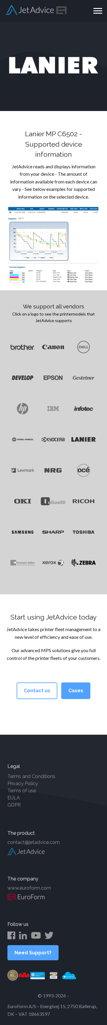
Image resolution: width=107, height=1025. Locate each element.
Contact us (37, 690)
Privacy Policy (22, 783)
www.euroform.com (29, 888)
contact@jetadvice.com (33, 842)
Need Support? (33, 953)
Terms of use (21, 790)
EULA (13, 798)
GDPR (14, 805)
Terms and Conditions (31, 776)
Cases (75, 690)
